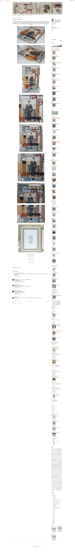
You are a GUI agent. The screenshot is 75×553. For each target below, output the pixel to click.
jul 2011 (57, 465)
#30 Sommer (57, 313)
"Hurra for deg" (57, 118)
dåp (60, 461)
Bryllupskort (57, 267)
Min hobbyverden (16, 284)
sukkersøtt (54, 485)
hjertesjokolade (60, 464)
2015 (54, 448)
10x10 (52, 448)
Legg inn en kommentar (16, 300)
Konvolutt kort (58, 468)
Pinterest (23, 15)
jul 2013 (52, 466)
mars (53, 514)
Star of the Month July (58, 371)
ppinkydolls (56, 477)
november (54, 496)
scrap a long (53, 479)
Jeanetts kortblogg (54, 67)
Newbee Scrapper (54, 102)
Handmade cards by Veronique (56, 50)
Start (13, 15)
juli (53, 510)
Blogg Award (56, 452)
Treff (58, 487)
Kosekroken (53, 135)
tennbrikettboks (53, 486)
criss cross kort (59, 456)
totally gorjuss (55, 487)
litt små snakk (59, 471)
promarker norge (53, 478)
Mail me (16, 15)
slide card (61, 483)
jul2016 (61, 466)
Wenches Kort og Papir (55, 183)
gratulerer (59, 463)
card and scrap (55, 455)
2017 (59, 448)
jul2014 (55, 466)
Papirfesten (53, 411)
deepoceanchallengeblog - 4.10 (31, 259)
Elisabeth (15, 296)
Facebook (26, 15)
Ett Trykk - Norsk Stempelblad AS (56, 300)
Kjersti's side (54, 241)
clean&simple (52, 456)
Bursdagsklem (57, 273)
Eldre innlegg (47, 301)
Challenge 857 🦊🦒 (58, 348)
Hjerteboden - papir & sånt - (55, 342)
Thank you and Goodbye (55, 400)
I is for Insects (57, 377)
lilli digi (55, 471)
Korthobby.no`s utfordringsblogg (56, 324)
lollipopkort (52, 472)
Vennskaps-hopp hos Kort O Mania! (57, 501)
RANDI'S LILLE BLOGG (55, 160)
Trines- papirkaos (54, 195)
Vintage (58, 489)
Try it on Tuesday (54, 359)
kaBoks (53, 318)
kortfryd (53, 85)
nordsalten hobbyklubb (54, 474)
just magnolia (56, 467)
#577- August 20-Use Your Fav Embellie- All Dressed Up (58, 384)
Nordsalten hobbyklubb (55, 292)
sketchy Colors (58, 482)
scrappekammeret (53, 480)
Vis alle (61, 108)
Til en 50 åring (57, 56)
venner (61, 488)
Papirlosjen (53, 307)
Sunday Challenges (58, 415)
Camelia (53, 440)
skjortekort (57, 483)
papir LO (56, 475)
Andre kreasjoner (54, 450)
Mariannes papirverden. (55, 212)
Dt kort (55, 458)
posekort (53, 477)
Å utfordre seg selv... (58, 153)
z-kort (53, 490)
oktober (54, 497)
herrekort (56, 464)
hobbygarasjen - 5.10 (31, 256)
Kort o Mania (53, 336)
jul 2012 (60, 465)
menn (60, 472)
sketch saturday (53, 482)
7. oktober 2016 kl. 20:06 (17, 298)
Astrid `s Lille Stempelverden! (56, 129)
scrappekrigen (58, 480)
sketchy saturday (53, 483)
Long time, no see (58, 97)
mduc (58, 472)
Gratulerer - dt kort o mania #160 (56, 503)
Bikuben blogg (54, 426)
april (53, 513)
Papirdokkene (60, 475)
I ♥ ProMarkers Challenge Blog (56, 388)
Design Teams (19, 15)
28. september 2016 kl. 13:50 (17, 294)
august (54, 509)
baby (56, 451)
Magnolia (56, 472)
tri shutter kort (53, 488)
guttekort (52, 464)
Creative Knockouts (54, 382)
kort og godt (59, 469)
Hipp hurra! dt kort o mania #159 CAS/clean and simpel (56, 508)
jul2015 (58, 466)
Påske (61, 478)
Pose (61, 476)
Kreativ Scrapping (54, 272)
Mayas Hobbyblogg (54, 166)
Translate (57, 28)
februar (54, 515)
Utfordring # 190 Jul (58, 337)
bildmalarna (52, 452)
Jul (54, 465)
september (54, 498)
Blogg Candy (60, 452)
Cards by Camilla (54, 189)
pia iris (15, 278)
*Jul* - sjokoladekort (58, 147)
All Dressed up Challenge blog (56, 365)
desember (54, 495)
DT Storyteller (58, 460)
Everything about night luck (55, 290)
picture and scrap (54, 476)
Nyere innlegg (14, 301)
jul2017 (53, 467)
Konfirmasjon (53, 468)
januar (53, 516)
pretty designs (59, 477)
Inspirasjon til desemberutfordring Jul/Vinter (58, 332)
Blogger (40, 546)
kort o (56, 469)
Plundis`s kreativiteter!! (55, 152)
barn (60, 451)
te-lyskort (60, 485)
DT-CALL (57, 461)
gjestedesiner (55, 463)
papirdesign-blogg (54, 278)
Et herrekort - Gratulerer (55, 502)
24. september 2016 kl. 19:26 (17, 276)
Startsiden (31, 301)
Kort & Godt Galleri (54, 432)
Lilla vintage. (57, 124)
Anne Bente (53, 258)
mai (53, 512)
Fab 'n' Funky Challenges (55, 394)
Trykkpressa (57, 488)
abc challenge (58, 449)
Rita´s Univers (54, 247)
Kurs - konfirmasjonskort (58, 441)
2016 (56, 448)
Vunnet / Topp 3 (31, 15)
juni (53, 511)
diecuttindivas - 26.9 (30, 261)
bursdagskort (55, 454)
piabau (53, 172)
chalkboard (60, 455)
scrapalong (59, 479)
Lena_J (53, 61)
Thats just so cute (58, 486)
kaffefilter (60, 467)
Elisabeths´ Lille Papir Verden (56, 91)
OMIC (58, 474)
